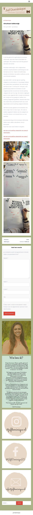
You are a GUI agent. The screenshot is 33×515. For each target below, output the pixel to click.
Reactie (6, 258)
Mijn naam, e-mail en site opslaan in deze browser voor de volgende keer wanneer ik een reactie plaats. (16, 307)
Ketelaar (16, 27)
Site (4, 297)
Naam (6, 281)
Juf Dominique (7, 20)
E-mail (6, 289)
